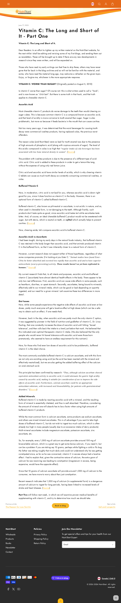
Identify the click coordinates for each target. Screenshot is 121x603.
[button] (8, 4)
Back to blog (60, 505)
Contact (9, 551)
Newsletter (10, 547)
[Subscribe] (112, 544)
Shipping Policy (41, 538)
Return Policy (40, 543)
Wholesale (10, 534)
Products (10, 538)
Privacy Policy (40, 534)
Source (71, 151)
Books (8, 543)
